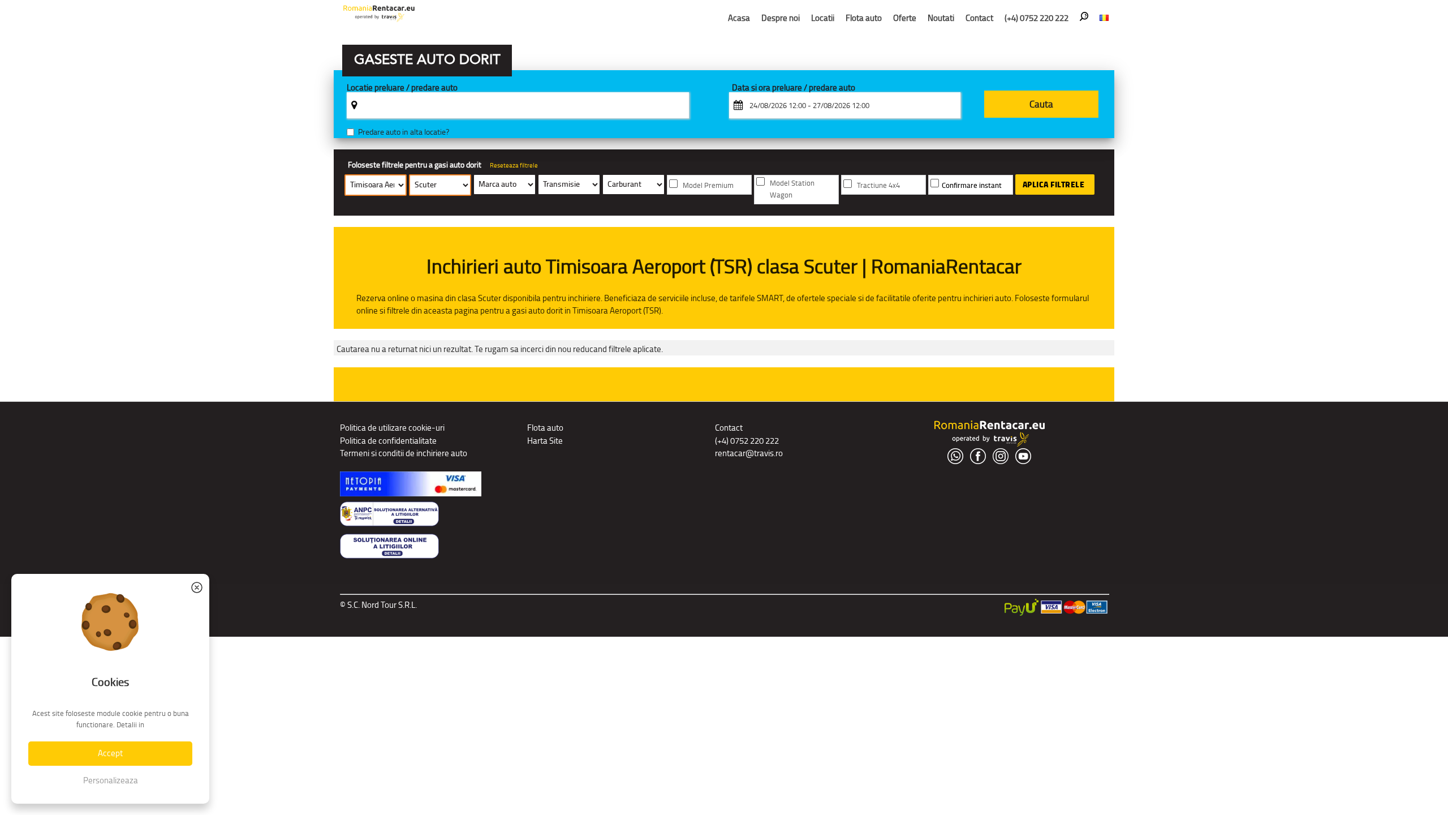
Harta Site (545, 441)
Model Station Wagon (792, 189)
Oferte (904, 18)
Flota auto (864, 18)
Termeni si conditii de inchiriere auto (403, 453)
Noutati (941, 18)
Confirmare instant (972, 185)
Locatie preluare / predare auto (402, 88)
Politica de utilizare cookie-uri (392, 428)
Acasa (739, 18)
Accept (110, 753)
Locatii (822, 18)
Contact (979, 18)
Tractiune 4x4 (878, 185)
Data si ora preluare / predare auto (793, 88)
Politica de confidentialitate (388, 441)
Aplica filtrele (1054, 184)
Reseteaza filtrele (514, 165)
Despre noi (780, 18)
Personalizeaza (110, 780)
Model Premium (708, 185)
